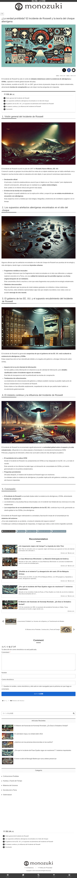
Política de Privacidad (45, 867)
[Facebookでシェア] (69, 70)
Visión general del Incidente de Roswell (17, 98)
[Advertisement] (38, 813)
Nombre (4, 672)
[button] (73, 713)
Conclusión (9, 109)
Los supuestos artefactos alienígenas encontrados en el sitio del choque (27, 101)
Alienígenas (22, 531)
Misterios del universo (44, 531)
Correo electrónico (8, 679)
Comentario (6, 652)
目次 (7, 94)
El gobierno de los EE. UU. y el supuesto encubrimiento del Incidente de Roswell (30, 103)
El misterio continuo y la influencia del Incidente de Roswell (23, 106)
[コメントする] (73, 70)
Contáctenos (30, 867)
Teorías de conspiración (59, 531)
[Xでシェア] (64, 70)
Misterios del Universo (9, 531)
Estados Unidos (32, 531)
